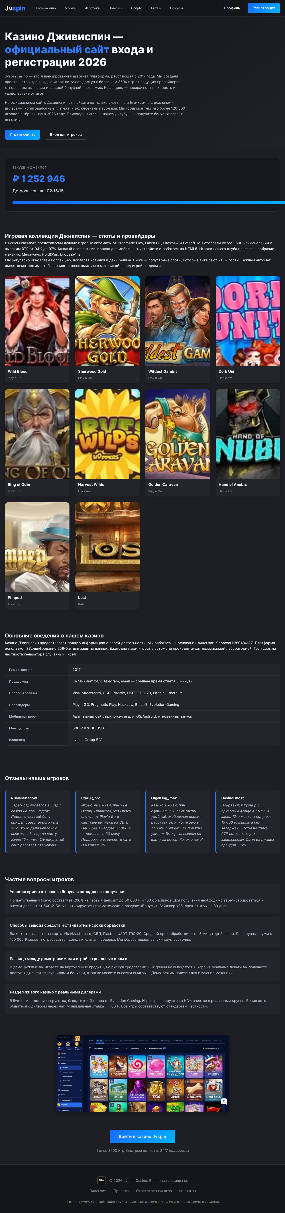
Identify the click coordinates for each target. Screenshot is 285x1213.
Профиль (232, 8)
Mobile (70, 8)
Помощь (115, 8)
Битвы (156, 8)
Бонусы (176, 8)
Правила (121, 1191)
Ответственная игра (154, 1191)
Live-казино (46, 8)
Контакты (187, 1191)
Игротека (92, 8)
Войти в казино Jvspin (142, 1136)
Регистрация (263, 8)
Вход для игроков (66, 134)
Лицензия (97, 1191)
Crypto (136, 8)
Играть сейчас (22, 134)
